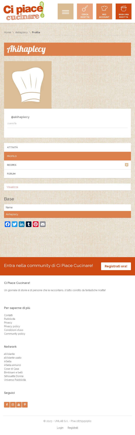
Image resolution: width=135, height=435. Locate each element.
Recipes (67, 164)
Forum (11, 173)
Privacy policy (12, 326)
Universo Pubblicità (15, 379)
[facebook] (7, 404)
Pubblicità (9, 319)
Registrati (73, 427)
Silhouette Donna (13, 376)
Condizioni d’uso (13, 330)
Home (7, 32)
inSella (7, 361)
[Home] (24, 10)
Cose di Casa (11, 368)
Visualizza (12, 187)
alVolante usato (12, 357)
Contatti (8, 315)
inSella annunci (12, 365)
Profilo (12, 156)
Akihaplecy (21, 32)
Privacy (8, 322)
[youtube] (19, 404)
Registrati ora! (116, 266)
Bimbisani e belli (13, 372)
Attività (12, 147)
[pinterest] (25, 404)
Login (60, 427)
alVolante (9, 354)
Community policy (14, 333)
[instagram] (13, 404)
